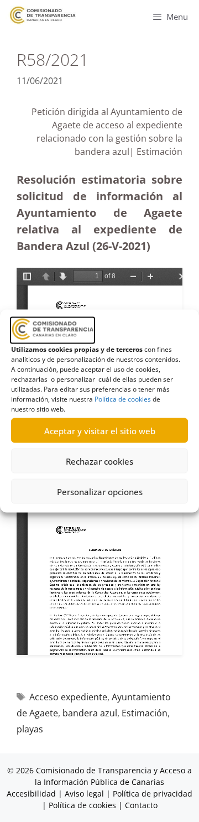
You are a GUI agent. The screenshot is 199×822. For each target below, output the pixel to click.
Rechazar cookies (99, 460)
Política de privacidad (152, 793)
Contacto (141, 805)
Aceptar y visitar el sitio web (99, 430)
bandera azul (89, 713)
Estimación (144, 713)
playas (30, 729)
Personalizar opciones (100, 491)
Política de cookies (123, 399)
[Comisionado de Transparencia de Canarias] (43, 15)
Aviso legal (84, 793)
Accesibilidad (32, 793)
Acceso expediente (68, 697)
